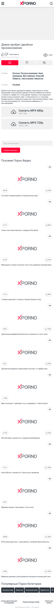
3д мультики (8, 590)
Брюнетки (38, 78)
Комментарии (44, 62)
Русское (16, 73)
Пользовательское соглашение (9, 602)
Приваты (16, 78)
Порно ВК (40, 76)
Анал (41, 73)
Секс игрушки (27, 78)
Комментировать (11, 150)
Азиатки (19, 590)
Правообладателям (31, 602)
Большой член (32, 590)
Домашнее (17, 76)
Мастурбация (29, 76)
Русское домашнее (29, 73)
